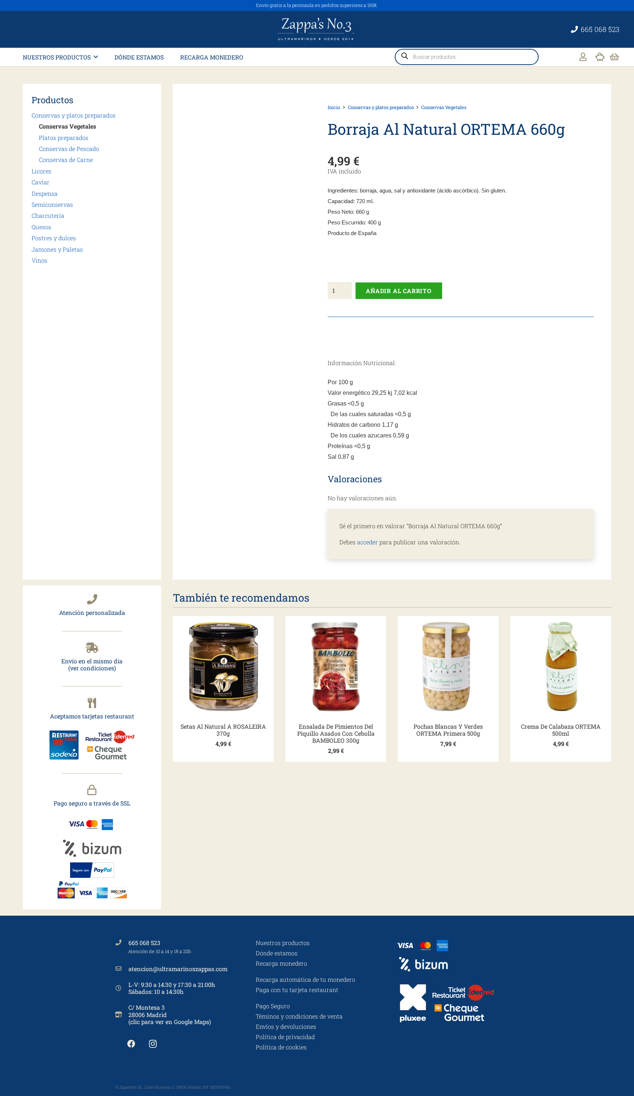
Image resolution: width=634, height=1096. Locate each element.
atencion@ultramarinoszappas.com (177, 969)
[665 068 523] (121, 942)
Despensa (45, 193)
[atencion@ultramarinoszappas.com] (121, 968)
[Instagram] (153, 1044)
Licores (41, 171)
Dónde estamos (277, 953)
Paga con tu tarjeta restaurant (297, 990)
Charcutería (48, 215)
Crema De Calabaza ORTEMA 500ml (561, 729)
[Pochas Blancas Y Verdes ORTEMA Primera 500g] (448, 666)
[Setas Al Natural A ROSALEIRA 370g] (223, 666)
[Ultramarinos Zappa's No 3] (317, 29)
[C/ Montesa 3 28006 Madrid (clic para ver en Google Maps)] (121, 1014)
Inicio (334, 107)
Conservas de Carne (66, 159)
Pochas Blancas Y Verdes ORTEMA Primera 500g (448, 729)
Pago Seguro (273, 1006)
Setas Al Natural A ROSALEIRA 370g (223, 729)
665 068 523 (144, 943)
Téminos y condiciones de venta (299, 1016)
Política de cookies (281, 1047)
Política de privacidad (285, 1037)
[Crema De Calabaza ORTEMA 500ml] (560, 666)
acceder (367, 542)
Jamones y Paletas (57, 249)
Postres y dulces (54, 238)
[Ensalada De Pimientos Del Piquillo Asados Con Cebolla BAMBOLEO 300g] (335, 666)
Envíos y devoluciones (286, 1026)
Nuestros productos (283, 943)
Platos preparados (63, 137)
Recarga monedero (281, 963)
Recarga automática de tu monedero (305, 979)
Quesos (41, 227)
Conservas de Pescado (69, 148)
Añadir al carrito (398, 291)
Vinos (39, 260)
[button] (96, 56)
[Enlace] (583, 56)
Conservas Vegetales (67, 126)
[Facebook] (131, 1044)
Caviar (41, 182)
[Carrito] (614, 57)
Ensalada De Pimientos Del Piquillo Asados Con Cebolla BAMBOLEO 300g (336, 733)
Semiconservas (52, 204)
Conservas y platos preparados (74, 115)
